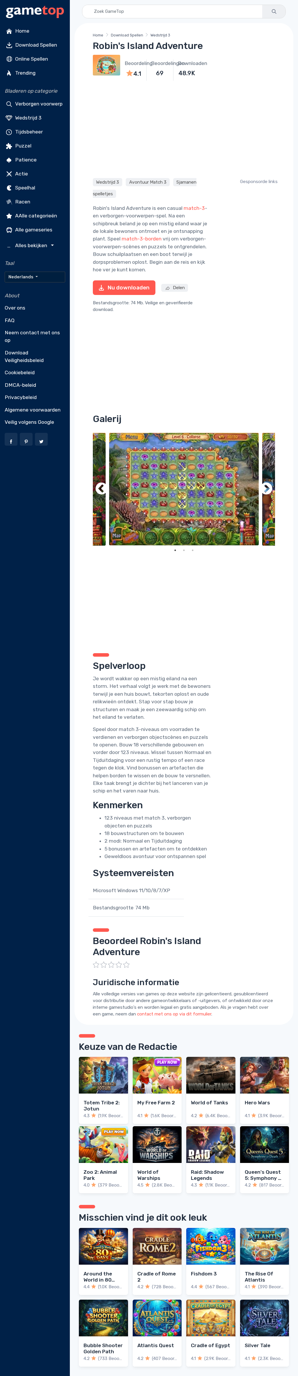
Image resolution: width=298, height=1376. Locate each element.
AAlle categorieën (35, 216)
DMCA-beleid (20, 385)
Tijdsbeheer (28, 132)
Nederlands (21, 277)
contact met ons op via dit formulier (174, 1014)
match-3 (194, 208)
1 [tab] (175, 550)
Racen (22, 202)
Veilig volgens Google (29, 422)
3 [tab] (193, 550)
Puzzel (22, 146)
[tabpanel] (184, 489)
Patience (25, 160)
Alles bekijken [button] (28, 245)
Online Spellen (31, 59)
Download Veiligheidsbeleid (24, 356)
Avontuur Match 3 (147, 182)
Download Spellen (35, 45)
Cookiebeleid (20, 372)
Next (266, 489)
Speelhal (24, 188)
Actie (21, 174)
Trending (25, 73)
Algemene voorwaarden (33, 410)
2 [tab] (184, 550)
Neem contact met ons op (32, 336)
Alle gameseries (33, 230)
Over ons (15, 308)
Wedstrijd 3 (28, 118)
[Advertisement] (184, 128)
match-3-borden (142, 239)
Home (21, 31)
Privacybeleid (21, 397)
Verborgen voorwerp (38, 104)
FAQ (10, 320)
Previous (101, 489)
